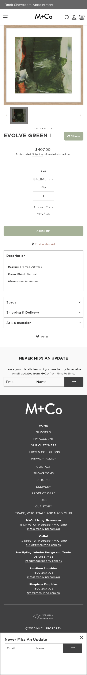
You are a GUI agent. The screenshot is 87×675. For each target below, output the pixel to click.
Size (43, 170)
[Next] (80, 115)
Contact (43, 466)
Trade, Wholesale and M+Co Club (43, 513)
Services (43, 432)
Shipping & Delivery (22, 312)
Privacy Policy (43, 458)
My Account (43, 438)
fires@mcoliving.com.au (43, 592)
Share (75, 136)
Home (43, 425)
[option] (29, 4)
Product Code (43, 207)
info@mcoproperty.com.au (43, 560)
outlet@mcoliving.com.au (43, 544)
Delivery (43, 486)
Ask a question (18, 322)
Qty (43, 187)
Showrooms (43, 473)
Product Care (44, 493)
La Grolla (43, 128)
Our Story (43, 506)
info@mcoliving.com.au (43, 528)
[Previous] (7, 115)
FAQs (43, 499)
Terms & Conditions (43, 451)
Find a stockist (44, 244)
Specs (11, 302)
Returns (43, 479)
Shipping (37, 154)
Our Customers (43, 445)
